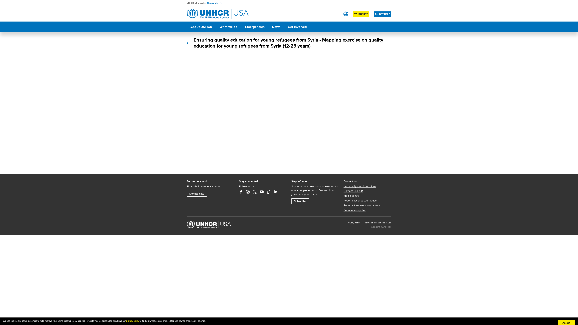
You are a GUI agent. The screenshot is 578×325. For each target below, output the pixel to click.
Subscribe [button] (300, 201)
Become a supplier (355, 210)
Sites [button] (345, 13)
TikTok (269, 192)
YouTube (262, 192)
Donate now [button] (196, 194)
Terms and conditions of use (378, 222)
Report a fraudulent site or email (362, 205)
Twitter (255, 192)
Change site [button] (213, 3)
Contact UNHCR (353, 191)
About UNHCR (201, 26)
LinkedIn (276, 192)
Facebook (241, 192)
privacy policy (132, 321)
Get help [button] (384, 14)
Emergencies (254, 26)
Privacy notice (354, 222)
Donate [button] (363, 14)
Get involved (297, 26)
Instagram (248, 192)
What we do (229, 26)
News (276, 26)
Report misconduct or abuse (360, 200)
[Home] (208, 14)
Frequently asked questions (360, 186)
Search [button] (336, 13)
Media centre (351, 195)
